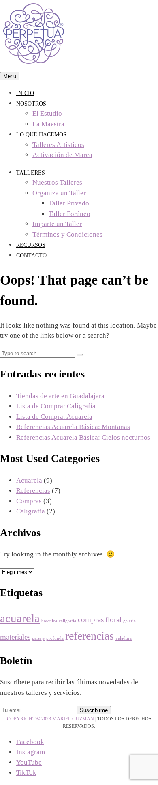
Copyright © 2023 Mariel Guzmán (50, 719)
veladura (123, 638)
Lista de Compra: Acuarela (54, 417)
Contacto (31, 255)
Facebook (30, 742)
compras (91, 619)
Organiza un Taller (59, 193)
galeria (129, 621)
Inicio (25, 93)
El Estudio (47, 113)
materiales (15, 637)
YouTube (29, 762)
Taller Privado (69, 203)
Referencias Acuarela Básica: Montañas (73, 427)
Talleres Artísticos (58, 145)
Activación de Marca (62, 155)
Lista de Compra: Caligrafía (56, 406)
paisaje (38, 638)
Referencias (33, 490)
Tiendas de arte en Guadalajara (60, 396)
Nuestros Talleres (57, 182)
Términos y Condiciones (67, 234)
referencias (89, 636)
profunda (55, 638)
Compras (29, 501)
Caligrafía (30, 511)
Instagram (30, 752)
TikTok (26, 772)
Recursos (30, 245)
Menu (9, 76)
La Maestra (48, 124)
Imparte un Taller (57, 224)
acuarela (20, 618)
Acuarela (29, 480)
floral (113, 619)
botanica (49, 621)
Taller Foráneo (69, 214)
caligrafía (67, 621)
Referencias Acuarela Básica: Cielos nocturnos (83, 437)
